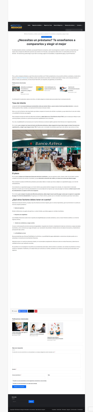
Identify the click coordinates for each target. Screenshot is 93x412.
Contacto (79, 25)
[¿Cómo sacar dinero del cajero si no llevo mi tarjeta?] (20, 326)
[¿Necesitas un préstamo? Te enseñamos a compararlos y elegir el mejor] (16, 88)
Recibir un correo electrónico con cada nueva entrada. (25, 383)
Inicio (29, 25)
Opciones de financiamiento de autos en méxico (74, 88)
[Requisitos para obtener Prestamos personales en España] (55, 329)
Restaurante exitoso (69, 25)
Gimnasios (64, 409)
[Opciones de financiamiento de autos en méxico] (63, 89)
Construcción (74, 409)
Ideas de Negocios (58, 25)
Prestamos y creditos (32, 33)
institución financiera (22, 77)
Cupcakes (54, 409)
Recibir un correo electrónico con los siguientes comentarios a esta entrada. (30, 380)
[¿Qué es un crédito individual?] (38, 327)
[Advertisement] (46, 9)
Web (49, 375)
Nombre (14, 369)
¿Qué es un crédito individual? (37, 334)
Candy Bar (59, 409)
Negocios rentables (36, 25)
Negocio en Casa (48, 25)
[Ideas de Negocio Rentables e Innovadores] (16, 26)
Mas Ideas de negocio (40, 409)
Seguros (68, 409)
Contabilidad (80, 409)
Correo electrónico (16, 375)
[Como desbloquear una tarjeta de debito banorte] (40, 88)
